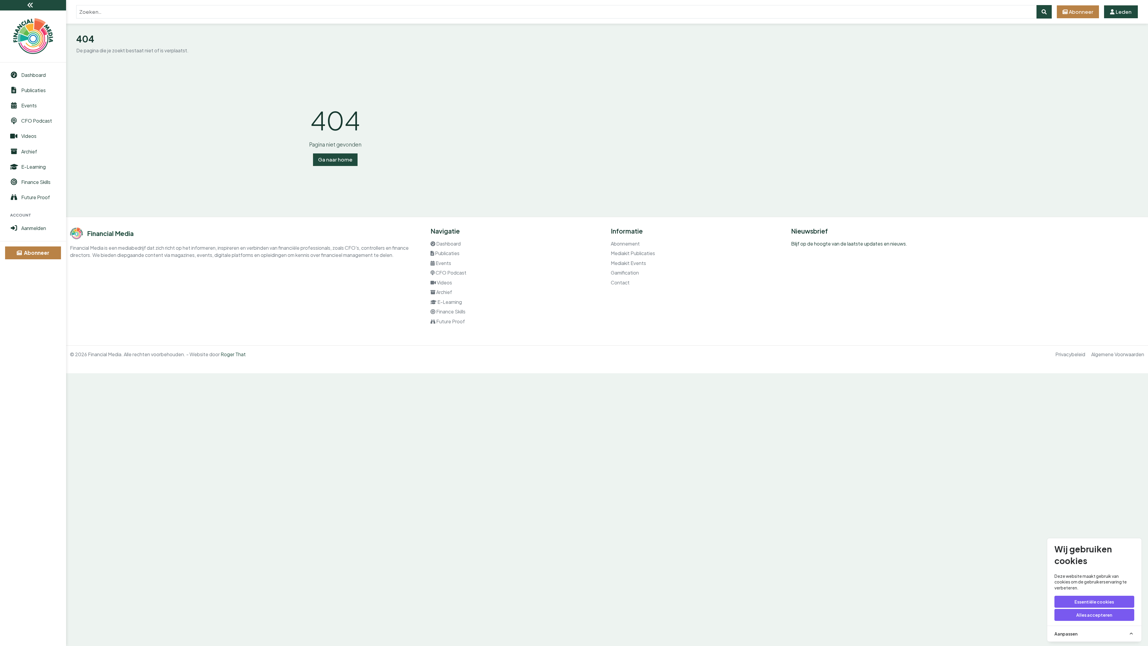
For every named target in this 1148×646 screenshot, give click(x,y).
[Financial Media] (33, 36)
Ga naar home (335, 159)
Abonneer (36, 252)
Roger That (233, 354)
